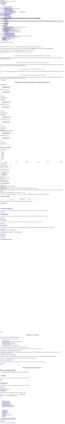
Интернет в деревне (7, 8)
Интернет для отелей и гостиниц (10, 12)
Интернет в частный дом (8, 9)
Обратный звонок (3, 3)
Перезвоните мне (22, 394)
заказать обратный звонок (11, 418)
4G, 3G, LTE (6, 22)
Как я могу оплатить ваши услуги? (7, 359)
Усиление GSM (3, 225)
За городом (6, 23)
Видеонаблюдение (4, 214)
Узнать (1, 379)
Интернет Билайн (7, 17)
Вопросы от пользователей (7, 414)
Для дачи (6, 21)
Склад (3, 155)
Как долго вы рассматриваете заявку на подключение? (10, 350)
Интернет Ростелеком (8, 15)
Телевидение (4, 172)
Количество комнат (3, 164)
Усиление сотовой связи (6, 171)
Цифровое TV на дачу (8, 27)
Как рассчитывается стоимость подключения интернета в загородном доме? (14, 346)
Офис (3, 154)
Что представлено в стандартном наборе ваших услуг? (10, 337)
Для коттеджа (6, 32)
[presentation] (0, 331)
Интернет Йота (7, 14)
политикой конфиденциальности (12, 395)
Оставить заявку (3, 79)
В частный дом (7, 30)
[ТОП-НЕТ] (2, 0)
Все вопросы (2, 363)
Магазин (3, 156)
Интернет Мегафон (7, 16)
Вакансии (4, 415)
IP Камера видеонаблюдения (9, 33)
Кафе (2, 153)
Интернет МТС (7, 18)
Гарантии (4, 416)
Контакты (4, 413)
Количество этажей (3, 162)
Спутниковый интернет (8, 10)
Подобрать (2, 387)
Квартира (3, 152)
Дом (2, 151)
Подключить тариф (3, 97)
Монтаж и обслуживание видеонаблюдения (12, 36)
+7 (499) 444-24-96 (3, 2)
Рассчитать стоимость (4, 181)
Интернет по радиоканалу (9, 13)
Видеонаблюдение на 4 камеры (9, 35)
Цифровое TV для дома (8, 26)
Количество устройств (4, 166)
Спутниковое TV (7, 28)
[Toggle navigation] (5, 4)
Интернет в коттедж (7, 7)
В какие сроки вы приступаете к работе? (8, 354)
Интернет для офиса (7, 6)
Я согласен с (9, 395)
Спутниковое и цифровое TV (6, 208)
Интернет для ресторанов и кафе (10, 11)
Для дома (6, 20)
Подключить (2, 212)
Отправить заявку (3, 203)
